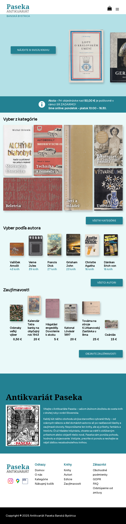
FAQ (95, 483)
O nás (38, 474)
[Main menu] (117, 7)
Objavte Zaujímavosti (100, 353)
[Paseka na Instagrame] (10, 482)
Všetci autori (106, 282)
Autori (68, 474)
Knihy (67, 470)
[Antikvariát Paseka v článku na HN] (25, 482)
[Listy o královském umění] (87, 56)
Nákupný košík (44, 483)
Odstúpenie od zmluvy (103, 490)
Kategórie (41, 479)
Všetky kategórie (104, 220)
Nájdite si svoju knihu (33, 50)
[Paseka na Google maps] (17, 482)
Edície (68, 479)
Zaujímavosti (72, 483)
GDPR (97, 479)
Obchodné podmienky (100, 472)
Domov (39, 470)
